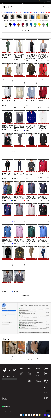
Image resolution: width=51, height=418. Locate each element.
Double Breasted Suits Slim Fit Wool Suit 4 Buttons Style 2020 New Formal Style (19, 175)
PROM (23, 10)
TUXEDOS (8, 10)
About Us (29, 373)
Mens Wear (45, 398)
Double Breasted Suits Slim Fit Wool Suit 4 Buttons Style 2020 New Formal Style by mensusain (7, 175)
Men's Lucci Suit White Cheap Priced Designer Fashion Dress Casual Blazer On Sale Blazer (18, 80)
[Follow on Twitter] (5, 411)
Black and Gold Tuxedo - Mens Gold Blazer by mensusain (19, 262)
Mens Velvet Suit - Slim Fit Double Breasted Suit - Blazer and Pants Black (7, 262)
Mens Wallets (46, 397)
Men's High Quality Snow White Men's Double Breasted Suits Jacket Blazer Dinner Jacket (43, 127)
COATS (27, 10)
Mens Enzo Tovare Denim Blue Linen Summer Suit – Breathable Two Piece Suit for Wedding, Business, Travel (43, 263)
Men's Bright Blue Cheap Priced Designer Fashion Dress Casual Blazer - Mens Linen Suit (31, 102)
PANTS (30, 10)
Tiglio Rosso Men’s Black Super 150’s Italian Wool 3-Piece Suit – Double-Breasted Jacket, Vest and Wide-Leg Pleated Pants (31, 56)
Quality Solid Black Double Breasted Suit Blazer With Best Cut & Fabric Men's (7, 126)
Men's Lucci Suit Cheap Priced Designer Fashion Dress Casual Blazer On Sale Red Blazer (43, 80)
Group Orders (30, 381)
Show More (45, 339)
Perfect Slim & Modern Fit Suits (46, 383)
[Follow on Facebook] (2, 411)
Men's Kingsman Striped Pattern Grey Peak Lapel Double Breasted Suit (19, 149)
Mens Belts (45, 393)
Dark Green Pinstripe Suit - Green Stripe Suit (7, 55)
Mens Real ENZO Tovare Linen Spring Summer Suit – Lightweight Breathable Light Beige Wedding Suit (19, 56)
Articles (29, 382)
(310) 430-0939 (7, 406)
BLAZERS (12, 10)
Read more (4, 360)
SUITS (3, 10)
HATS (38, 10)
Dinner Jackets (4, 393)
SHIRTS (16, 10)
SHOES (20, 10)
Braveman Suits (38, 381)
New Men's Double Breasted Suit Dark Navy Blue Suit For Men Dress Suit (19, 127)
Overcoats (4, 398)
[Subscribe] (15, 379)
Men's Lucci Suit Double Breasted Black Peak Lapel (43, 148)
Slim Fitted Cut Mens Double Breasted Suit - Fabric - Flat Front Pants (42, 174)
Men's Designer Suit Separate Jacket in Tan (7, 78)
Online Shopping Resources (21, 375)
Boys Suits (4, 397)
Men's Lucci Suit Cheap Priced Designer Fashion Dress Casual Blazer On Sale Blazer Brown (31, 80)
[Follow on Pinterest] (8, 411)
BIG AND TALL (42, 10)
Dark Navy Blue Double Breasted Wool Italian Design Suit (6, 149)
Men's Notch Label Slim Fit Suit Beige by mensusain (31, 262)
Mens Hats (45, 392)
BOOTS (34, 10)
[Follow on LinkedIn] (10, 411)
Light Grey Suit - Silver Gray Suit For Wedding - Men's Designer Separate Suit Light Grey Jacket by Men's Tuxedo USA (43, 56)
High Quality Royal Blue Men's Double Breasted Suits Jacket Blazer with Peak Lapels (31, 127)
